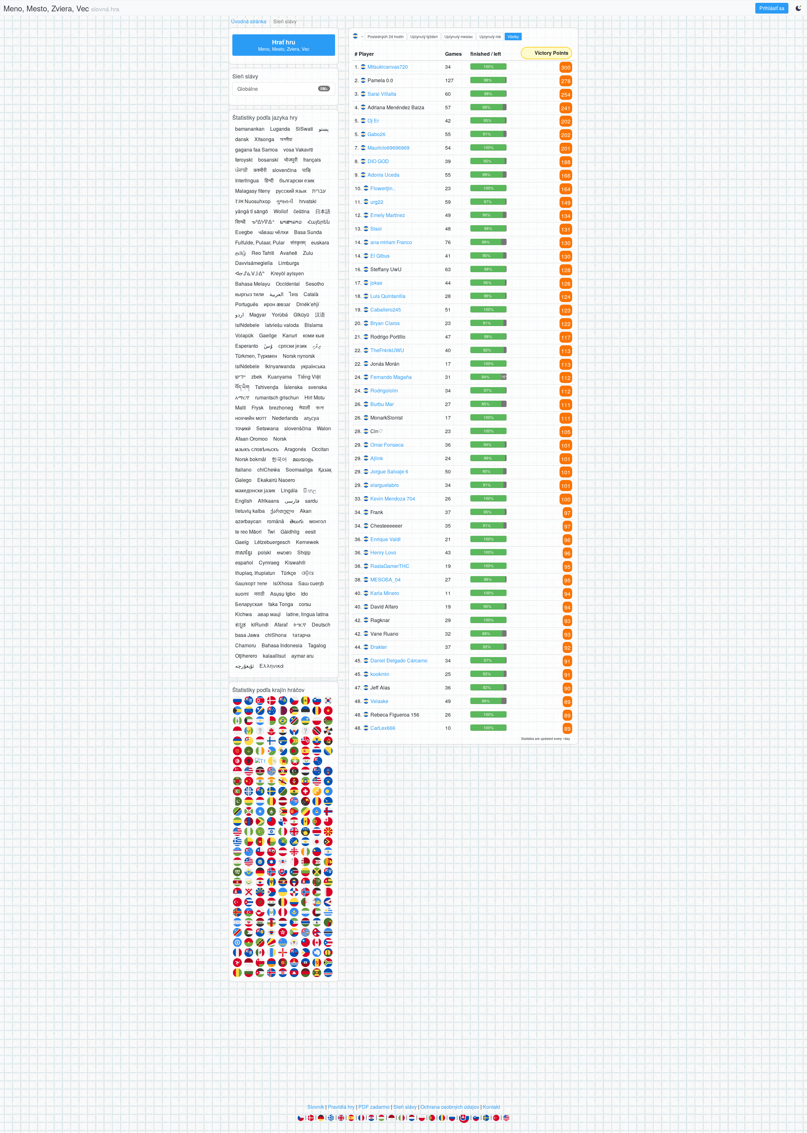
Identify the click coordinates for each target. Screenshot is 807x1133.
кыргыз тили (249, 294)
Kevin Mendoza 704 (392, 498)
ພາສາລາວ (291, 221)
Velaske (379, 701)
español (244, 562)
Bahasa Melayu (252, 283)
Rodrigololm (384, 390)
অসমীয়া (286, 139)
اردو (239, 314)
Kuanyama (280, 376)
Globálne (282, 88)
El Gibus (380, 255)
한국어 (279, 459)
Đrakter (378, 646)
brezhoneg (281, 407)
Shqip (304, 552)
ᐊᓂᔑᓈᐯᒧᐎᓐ (250, 273)
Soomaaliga (299, 469)
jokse (376, 282)
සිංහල (309, 490)
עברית (319, 190)
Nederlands (285, 417)
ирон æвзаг (277, 304)
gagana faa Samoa (256, 149)
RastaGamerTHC (389, 565)
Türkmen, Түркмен (256, 355)
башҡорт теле (251, 583)
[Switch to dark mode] (799, 8)
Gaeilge (268, 335)
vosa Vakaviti (298, 149)
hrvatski (307, 201)
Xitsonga (264, 139)
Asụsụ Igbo (282, 593)
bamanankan (249, 128)
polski (264, 552)
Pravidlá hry (341, 1106)
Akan (305, 510)
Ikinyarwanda (280, 366)
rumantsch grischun (277, 397)
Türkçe (288, 572)
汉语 (320, 314)
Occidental (288, 283)
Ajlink (376, 458)
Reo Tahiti (263, 252)
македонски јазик (255, 490)
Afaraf (280, 624)
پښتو (323, 128)
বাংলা (320, 407)
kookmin (379, 674)
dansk (242, 139)
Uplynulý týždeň (424, 36)
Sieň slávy (405, 1106)
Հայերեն (318, 221)
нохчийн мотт (250, 417)
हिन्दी (269, 180)
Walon (324, 428)
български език (296, 180)
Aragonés (295, 449)
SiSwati (304, 128)
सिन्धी (240, 221)
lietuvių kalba (250, 510)
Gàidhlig (290, 531)
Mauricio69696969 (388, 147)
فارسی (292, 500)
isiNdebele (247, 325)
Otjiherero (246, 655)
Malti (240, 407)
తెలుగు (297, 521)
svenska (317, 387)
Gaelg (242, 542)
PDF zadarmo (374, 1106)
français (312, 159)
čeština (301, 211)
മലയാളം (303, 459)
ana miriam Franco (391, 242)
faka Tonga (280, 604)
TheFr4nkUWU (387, 350)
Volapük (244, 335)
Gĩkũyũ (301, 314)
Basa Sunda (308, 232)
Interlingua (247, 180)
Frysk (258, 407)
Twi (271, 531)
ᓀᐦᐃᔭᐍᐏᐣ (262, 221)
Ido (304, 593)
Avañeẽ (288, 252)
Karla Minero (384, 593)
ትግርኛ (299, 624)
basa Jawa (247, 634)
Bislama (314, 325)
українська (313, 366)
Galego (243, 480)
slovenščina (297, 428)
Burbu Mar (382, 404)
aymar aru (302, 655)
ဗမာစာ (284, 552)
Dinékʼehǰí (307, 304)
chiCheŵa (268, 469)
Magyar (257, 314)
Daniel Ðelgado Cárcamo (398, 660)
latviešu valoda (282, 325)
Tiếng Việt (309, 376)
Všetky (513, 36)
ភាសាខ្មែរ (243, 552)
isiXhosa (283, 583)
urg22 (376, 201)
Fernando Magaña (391, 377)
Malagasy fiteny (252, 190)
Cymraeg (269, 562)
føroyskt (244, 159)
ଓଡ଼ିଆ (308, 572)
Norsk (280, 438)
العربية (276, 294)
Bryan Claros (385, 323)
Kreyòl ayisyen (287, 273)
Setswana (267, 428)
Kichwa (243, 614)
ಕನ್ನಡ (240, 624)
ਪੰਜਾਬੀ (241, 170)
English (243, 500)
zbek (256, 376)
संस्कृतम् (297, 242)
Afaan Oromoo (251, 438)
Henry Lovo (383, 552)
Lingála (289, 490)
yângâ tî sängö (251, 211)
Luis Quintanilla (387, 296)
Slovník (315, 1106)
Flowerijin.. (382, 188)
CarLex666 (382, 727)
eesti (310, 531)
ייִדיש (240, 376)
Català (311, 294)
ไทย (293, 294)
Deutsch (321, 624)
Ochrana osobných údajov (450, 1106)
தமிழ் (240, 252)
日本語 (322, 211)
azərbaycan (248, 521)
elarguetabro (384, 485)
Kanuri (289, 335)
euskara (320, 242)
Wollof (281, 211)
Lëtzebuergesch (272, 542)
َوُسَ (268, 345)
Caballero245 (385, 309)
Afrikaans (268, 500)
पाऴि (306, 170)
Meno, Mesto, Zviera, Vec (61, 8)
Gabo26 (377, 134)
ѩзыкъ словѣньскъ (257, 449)
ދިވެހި (316, 345)
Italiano (243, 469)
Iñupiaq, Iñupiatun (255, 572)
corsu (305, 604)
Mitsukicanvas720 (388, 66)
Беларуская (249, 604)
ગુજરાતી (284, 201)
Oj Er (373, 120)
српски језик (292, 345)
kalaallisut (274, 655)
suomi (242, 593)
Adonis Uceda (383, 174)
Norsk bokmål (250, 459)
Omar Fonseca (387, 444)
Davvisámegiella (254, 262)
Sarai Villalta (382, 93)
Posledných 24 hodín (386, 36)
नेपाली (304, 407)
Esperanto (246, 345)
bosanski (268, 159)
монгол (317, 521)
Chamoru (245, 645)
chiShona (276, 634)
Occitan (320, 449)
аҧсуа (311, 417)
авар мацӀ (269, 614)
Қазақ (324, 469)
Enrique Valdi (385, 539)
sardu (311, 500)
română (275, 521)
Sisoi (376, 228)
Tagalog (317, 645)
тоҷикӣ (243, 428)
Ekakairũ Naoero (276, 480)
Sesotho (314, 283)
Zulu (308, 252)
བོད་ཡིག (242, 387)
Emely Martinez (387, 215)
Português (246, 304)
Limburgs (288, 262)
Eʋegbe (244, 232)
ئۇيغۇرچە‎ (244, 665)
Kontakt (491, 1106)
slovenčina (284, 170)
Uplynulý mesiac (458, 36)
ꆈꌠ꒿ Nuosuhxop (252, 201)
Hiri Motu (315, 397)
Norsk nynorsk (299, 355)
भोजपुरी (291, 159)
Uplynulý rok (490, 36)
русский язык (291, 190)
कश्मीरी (260, 170)
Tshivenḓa (266, 387)
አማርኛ (242, 397)
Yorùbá (280, 314)
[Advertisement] (403, 1044)
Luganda (280, 128)
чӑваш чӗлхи (273, 232)
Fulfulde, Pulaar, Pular (260, 242)
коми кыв (313, 335)
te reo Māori (248, 531)
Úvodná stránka (248, 21)
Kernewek (307, 542)
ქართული (282, 510)
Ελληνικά (271, 665)
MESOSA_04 (385, 579)
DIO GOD (378, 161)
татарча (301, 634)
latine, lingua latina (307, 614)
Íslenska (293, 387)
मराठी (259, 593)
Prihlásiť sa (771, 8)
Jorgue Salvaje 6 (389, 471)
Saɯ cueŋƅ (311, 583)
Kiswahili (295, 562)
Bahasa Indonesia (282, 645)
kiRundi (260, 624)
